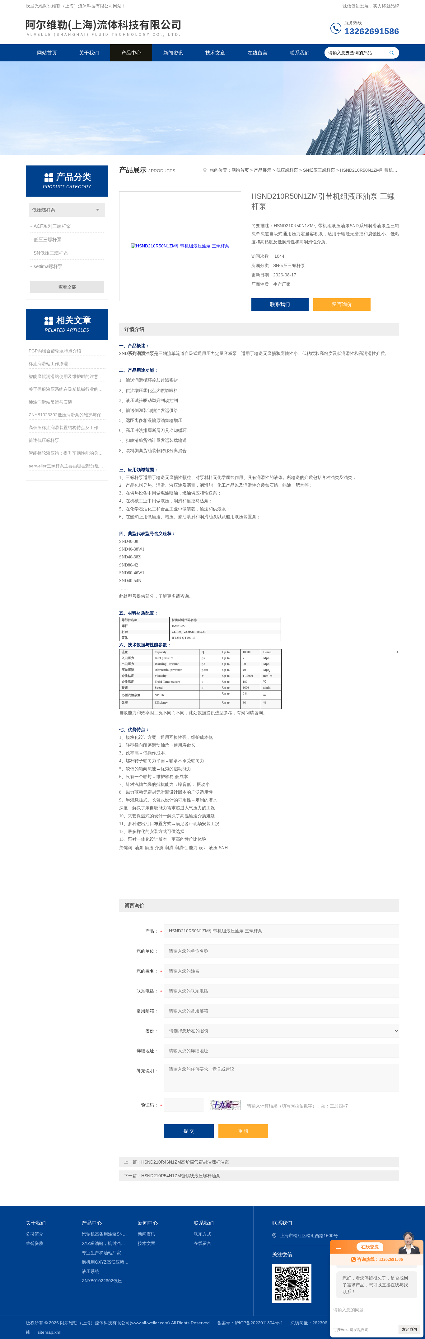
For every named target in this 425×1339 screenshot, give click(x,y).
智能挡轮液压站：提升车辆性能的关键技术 (67, 453)
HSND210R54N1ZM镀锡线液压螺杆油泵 (180, 1175)
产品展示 (262, 170)
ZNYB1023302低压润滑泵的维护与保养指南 (67, 414)
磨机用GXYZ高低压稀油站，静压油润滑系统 (105, 1262)
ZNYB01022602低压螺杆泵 (105, 1280)
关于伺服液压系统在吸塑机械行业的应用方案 (67, 389)
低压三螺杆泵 (48, 239)
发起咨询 (409, 1329)
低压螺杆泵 (43, 210)
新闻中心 (148, 1223)
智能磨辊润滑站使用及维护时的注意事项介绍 (67, 376)
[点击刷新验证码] (225, 1105)
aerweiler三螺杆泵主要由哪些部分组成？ (67, 465)
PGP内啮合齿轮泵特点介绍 (55, 350)
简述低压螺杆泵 (44, 440)
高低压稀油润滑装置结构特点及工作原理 (67, 427)
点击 (97, 210)
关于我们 (89, 52)
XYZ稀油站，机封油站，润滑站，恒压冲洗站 (105, 1243)
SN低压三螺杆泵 (51, 253)
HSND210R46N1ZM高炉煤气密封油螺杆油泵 (185, 1162)
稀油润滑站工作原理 (48, 363)
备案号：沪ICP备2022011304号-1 (250, 1322)
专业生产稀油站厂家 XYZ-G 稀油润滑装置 (105, 1252)
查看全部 (67, 287)
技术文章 (215, 52)
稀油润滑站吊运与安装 (50, 401)
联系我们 (300, 52)
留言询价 (342, 304)
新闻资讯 (173, 52)
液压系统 (90, 1271)
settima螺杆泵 (48, 266)
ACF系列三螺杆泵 (52, 226)
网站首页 (47, 52)
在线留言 (258, 52)
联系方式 (202, 1233)
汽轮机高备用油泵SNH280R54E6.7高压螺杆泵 (105, 1233)
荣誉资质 (34, 1243)
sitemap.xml (49, 1332)
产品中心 (131, 52)
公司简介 (34, 1233)
